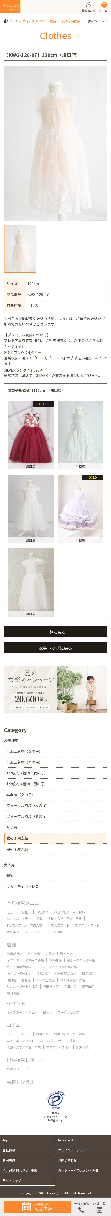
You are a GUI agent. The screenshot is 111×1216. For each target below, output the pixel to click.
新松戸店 (43, 973)
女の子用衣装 (71, 21)
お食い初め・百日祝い (69, 912)
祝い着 (11, 827)
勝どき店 (66, 953)
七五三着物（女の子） (24, 751)
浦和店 (26, 980)
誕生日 (26, 912)
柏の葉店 (88, 973)
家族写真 (13, 932)
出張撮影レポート (25, 1059)
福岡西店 (13, 993)
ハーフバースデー (19, 918)
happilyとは (66, 1140)
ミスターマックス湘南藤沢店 (57, 966)
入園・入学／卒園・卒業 (24, 1047)
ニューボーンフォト (20, 1040)
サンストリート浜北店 (22, 986)
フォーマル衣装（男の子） (28, 816)
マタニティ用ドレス (22, 886)
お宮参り (42, 912)
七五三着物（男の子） (24, 762)
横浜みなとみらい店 (81, 960)
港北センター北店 (19, 973)
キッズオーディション (22, 1012)
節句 (39, 918)
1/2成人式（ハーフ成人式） (26, 925)
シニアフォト (34, 932)
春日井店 (70, 986)
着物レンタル (21, 1081)
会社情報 (9, 1150)
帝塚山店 (88, 986)
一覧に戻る (55, 632)
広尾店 (50, 953)
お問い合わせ (67, 1160)
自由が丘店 (14, 953)
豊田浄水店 (51, 986)
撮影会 (47, 1012)
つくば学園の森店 (72, 980)
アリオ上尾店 (45, 980)
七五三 (11, 912)
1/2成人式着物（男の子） (27, 783)
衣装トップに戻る (55, 648)
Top (5, 1140)
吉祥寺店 (34, 953)
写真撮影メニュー (25, 902)
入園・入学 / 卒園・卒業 (65, 918)
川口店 (11, 980)
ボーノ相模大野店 (19, 966)
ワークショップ (68, 1012)
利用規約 (9, 1160)
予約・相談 (81, 1203)
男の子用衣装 (17, 848)
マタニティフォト (87, 925)
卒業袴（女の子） (20, 794)
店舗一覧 (99, 1203)
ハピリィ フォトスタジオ (26, 21)
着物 (10, 875)
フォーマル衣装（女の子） (28, 805)
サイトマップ (12, 1180)
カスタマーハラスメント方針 (78, 1170)
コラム (13, 1025)
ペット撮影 (56, 932)
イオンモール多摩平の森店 (25, 960)
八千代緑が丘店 (65, 973)
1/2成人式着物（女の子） (27, 772)
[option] (55, 143)
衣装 (53, 21)
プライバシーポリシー (73, 1150)
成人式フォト (60, 925)
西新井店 (55, 960)
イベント (16, 1003)
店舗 (11, 944)
